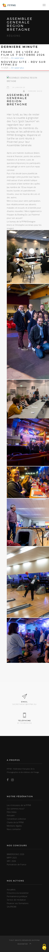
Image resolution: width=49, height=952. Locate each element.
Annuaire (11, 815)
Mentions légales (14, 826)
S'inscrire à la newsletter (18, 893)
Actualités (11, 889)
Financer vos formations (18, 903)
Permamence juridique (17, 896)
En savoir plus (17, 58)
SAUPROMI (11, 906)
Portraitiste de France (16, 864)
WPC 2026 (11, 861)
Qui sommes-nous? (15, 808)
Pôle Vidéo (11, 812)
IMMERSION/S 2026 (15, 854)
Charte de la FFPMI (15, 822)
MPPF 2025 (12, 857)
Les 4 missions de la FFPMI (19, 805)
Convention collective (16, 819)
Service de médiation (16, 899)
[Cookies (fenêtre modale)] (44, 947)
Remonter (23, 944)
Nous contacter (14, 829)
